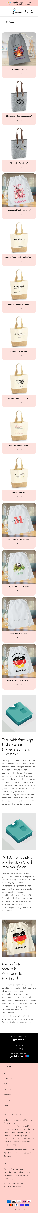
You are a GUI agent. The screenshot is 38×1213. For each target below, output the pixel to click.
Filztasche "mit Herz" (19, 163)
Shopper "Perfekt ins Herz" (19, 398)
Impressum (8, 1100)
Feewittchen (22, 1209)
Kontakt (7, 1094)
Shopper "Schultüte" (19, 351)
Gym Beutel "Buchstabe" (19, 539)
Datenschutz (9, 1078)
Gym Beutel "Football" (19, 586)
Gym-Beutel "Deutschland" (19, 680)
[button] (5, 11)
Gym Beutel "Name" (19, 633)
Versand (7, 1089)
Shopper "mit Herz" (19, 492)
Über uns (7, 1105)
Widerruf (7, 1073)
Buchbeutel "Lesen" (19, 69)
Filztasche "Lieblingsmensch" (19, 116)
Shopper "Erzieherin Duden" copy (19, 257)
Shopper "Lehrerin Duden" (19, 304)
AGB (5, 1084)
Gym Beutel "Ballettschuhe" (19, 210)
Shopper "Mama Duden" (19, 445)
